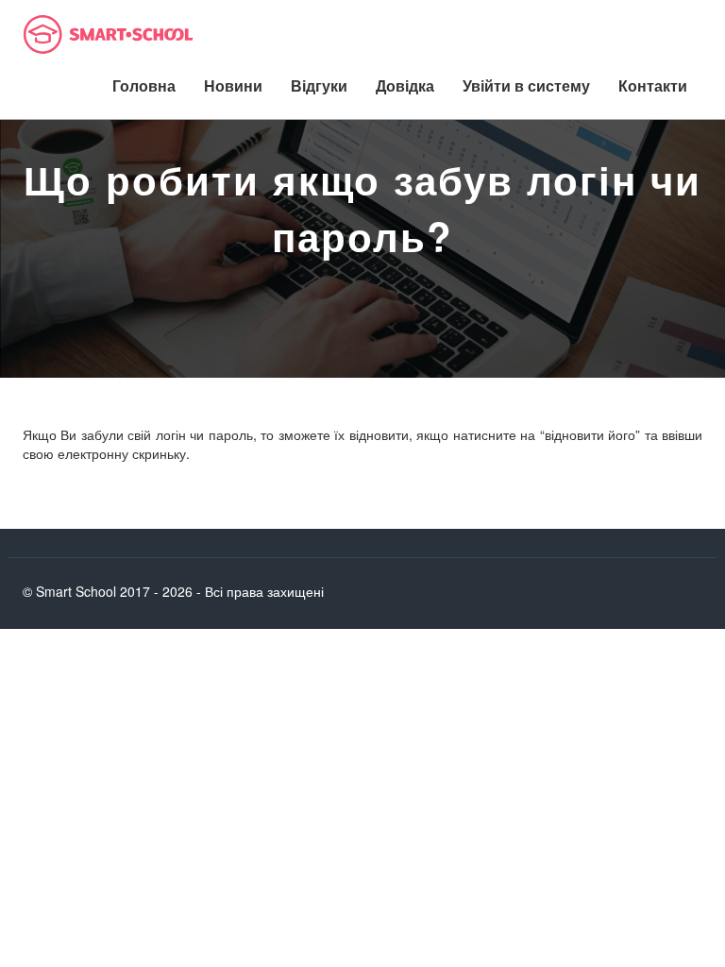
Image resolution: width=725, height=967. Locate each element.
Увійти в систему (526, 85)
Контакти (652, 85)
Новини (233, 85)
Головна (144, 85)
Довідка (405, 85)
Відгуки (319, 85)
